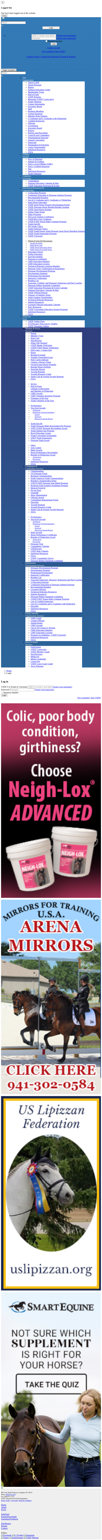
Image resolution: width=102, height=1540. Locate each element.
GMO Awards (37, 393)
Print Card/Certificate (39, 360)
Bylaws (31, 130)
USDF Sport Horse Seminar (40, 210)
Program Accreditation (37, 259)
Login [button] (54, 44)
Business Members (36, 111)
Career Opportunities (36, 147)
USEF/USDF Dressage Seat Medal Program (49, 483)
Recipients (36, 459)
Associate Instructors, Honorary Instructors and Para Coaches (56, 580)
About (3, 1507)
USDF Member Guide (40, 652)
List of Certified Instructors (42, 601)
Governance (33, 126)
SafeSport (5, 1514)
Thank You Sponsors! (50, 57)
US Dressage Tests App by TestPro (42, 324)
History (31, 87)
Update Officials (37, 621)
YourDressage (36, 654)
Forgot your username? (66, 35)
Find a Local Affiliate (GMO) (40, 164)
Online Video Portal (36, 212)
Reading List (33, 281)
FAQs (30, 152)
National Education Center (39, 90)
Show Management (39, 495)
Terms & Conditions (25, 1500)
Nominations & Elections (38, 145)
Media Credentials (38, 659)
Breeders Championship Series (43, 481)
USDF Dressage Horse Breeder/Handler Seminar (48, 207)
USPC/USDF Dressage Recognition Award (49, 428)
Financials (32, 142)
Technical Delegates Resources (44, 592)
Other (33, 445)
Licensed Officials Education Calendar (44, 304)
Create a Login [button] (53, 48)
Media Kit (35, 656)
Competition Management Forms (44, 500)
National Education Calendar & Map (43, 183)
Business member (55, 41)
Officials (31, 123)
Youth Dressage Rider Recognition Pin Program (51, 426)
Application (37, 457)
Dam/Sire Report (38, 369)
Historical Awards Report (44, 419)
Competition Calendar (40, 546)
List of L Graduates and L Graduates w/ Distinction (49, 200)
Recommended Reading (38, 198)
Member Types (37, 336)
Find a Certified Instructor (39, 166)
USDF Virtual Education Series (41, 247)
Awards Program (38, 372)
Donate (4, 1526)
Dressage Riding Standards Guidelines (44, 285)
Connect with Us (34, 57)
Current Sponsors (35, 114)
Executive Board (35, 106)
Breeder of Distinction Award (43, 455)
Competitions (33, 181)
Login (51, 28)
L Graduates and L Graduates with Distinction (47, 118)
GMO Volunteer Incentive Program (45, 396)
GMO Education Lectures (39, 264)
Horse (33, 352)
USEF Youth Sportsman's (41, 438)
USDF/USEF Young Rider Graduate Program (47, 221)
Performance (36, 405)
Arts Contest (36, 448)
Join (29, 169)
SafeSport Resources (36, 150)
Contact (4, 1528)
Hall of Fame (33, 94)
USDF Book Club (36, 245)
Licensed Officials (38, 589)
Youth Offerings (34, 102)
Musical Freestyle (38, 488)
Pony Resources (34, 307)
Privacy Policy (5, 1500)
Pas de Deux (36, 490)
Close (4, 16)
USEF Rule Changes (39, 551)
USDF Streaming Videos (38, 326)
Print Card (35, 338)
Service (34, 384)
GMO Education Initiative (39, 261)
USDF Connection (38, 649)
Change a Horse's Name (41, 362)
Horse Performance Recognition (44, 452)
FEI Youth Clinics (35, 226)
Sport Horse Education (37, 202)
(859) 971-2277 (11, 1495)
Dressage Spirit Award (40, 440)
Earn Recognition (35, 257)
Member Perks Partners (37, 116)
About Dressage (34, 85)
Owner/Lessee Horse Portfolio (43, 364)
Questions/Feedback (9, 1519)
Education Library (35, 252)
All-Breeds (36, 410)
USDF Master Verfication (41, 345)
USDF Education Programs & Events (43, 186)
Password (5, 690)
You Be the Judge (36, 243)
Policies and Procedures (38, 133)
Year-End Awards (38, 408)
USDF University (35, 236)
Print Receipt (36, 340)
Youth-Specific (34, 224)
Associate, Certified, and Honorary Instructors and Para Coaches (55, 283)
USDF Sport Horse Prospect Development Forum (49, 205)
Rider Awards (36, 450)
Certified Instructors (36, 121)
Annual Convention (36, 140)
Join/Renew (6, 1523)
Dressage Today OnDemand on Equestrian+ (46, 269)
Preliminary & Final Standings (43, 412)
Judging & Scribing (36, 162)
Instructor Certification (37, 278)
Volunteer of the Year (39, 398)
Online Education (35, 254)
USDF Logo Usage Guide (42, 664)
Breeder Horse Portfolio (41, 367)
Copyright (14, 1500)
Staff (30, 109)
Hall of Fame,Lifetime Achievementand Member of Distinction (42, 388)
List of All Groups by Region (43, 628)
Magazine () (41, 99)
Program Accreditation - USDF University (48, 635)
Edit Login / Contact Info (41, 350)
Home (9, 671)
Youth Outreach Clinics (38, 229)
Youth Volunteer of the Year (42, 401)
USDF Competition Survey (42, 558)
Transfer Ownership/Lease (42, 357)
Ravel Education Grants (41, 433)
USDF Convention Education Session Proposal (48, 309)
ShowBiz (35, 502)
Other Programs (34, 214)
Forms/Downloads (9, 1516)
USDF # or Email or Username (14, 687)
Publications (36, 647)
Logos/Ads (35, 661)
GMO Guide (36, 618)
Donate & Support (67, 57)
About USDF (33, 82)
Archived (38, 417)
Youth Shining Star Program (42, 431)
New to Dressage (35, 159)
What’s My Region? (39, 343)
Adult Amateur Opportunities (40, 297)
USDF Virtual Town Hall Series (41, 250)
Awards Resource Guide (41, 374)
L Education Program (37, 193)
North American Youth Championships (47, 478)
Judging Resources (36, 302)
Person (33, 333)
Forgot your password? (66, 38)
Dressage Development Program (41, 271)
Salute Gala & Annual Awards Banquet (47, 376)
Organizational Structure (38, 138)
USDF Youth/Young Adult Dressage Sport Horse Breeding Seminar (56, 231)
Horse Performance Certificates (44, 535)
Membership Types (36, 92)
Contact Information (36, 104)
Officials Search (37, 497)
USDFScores (36, 549)
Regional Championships (41, 476)
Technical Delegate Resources (40, 300)
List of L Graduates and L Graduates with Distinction (53, 604)
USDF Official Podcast (37, 293)
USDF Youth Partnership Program (42, 233)
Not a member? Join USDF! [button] (53, 51)
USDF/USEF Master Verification (45, 348)
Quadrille (35, 493)
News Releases (37, 666)
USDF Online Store (36, 321)
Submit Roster (37, 623)
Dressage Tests (37, 544)
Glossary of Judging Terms (39, 295)
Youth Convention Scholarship (43, 435)
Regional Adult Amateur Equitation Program (49, 485)
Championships (37, 471)
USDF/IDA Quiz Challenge (39, 219)
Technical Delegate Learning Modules (44, 266)
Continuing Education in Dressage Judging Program (50, 195)
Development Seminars (37, 273)
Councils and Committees (38, 135)
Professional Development (39, 276)
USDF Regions (34, 97)
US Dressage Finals (39, 473)
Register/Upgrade (38, 355)
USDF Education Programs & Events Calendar (47, 288)
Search (37, 415)
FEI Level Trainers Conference (41, 217)
